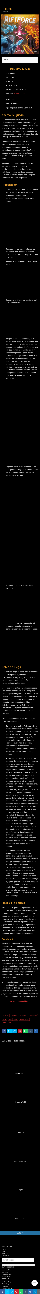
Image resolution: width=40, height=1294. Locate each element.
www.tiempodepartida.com (20, 1001)
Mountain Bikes (6, 1270)
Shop (3, 1251)
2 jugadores (14, 1015)
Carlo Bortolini (33, 1015)
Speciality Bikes (6, 1274)
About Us (5, 1253)
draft (10, 1019)
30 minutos (23, 1015)
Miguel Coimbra (7, 1022)
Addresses (5, 1286)
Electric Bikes (6, 1276)
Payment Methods (7, 1288)
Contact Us (5, 1255)
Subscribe (18, 1265)
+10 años (5, 1015)
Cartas (4, 1019)
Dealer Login (6, 1284)
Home (4, 1249)
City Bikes (5, 1272)
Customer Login (7, 1282)
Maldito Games (19, 94)
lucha (15, 1019)
